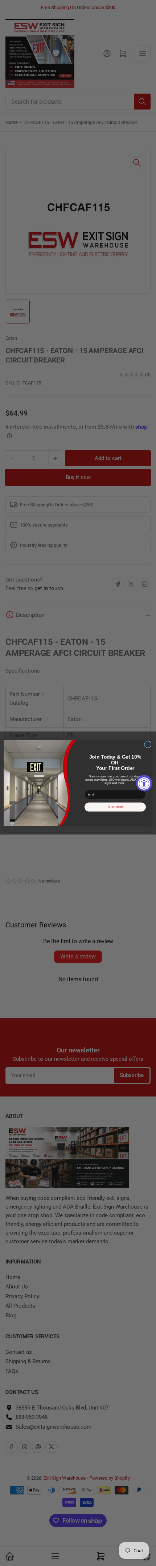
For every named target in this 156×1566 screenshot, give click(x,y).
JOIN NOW (115, 807)
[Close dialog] (148, 744)
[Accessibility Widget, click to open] (144, 783)
